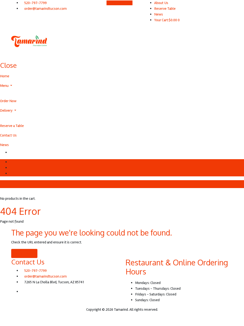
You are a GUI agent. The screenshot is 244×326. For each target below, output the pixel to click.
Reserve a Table (12, 125)
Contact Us (8, 135)
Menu (4, 85)
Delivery (6, 110)
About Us (161, 2)
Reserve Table (165, 8)
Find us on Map (120, 2)
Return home (24, 253)
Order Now (8, 101)
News (158, 14)
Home (4, 76)
